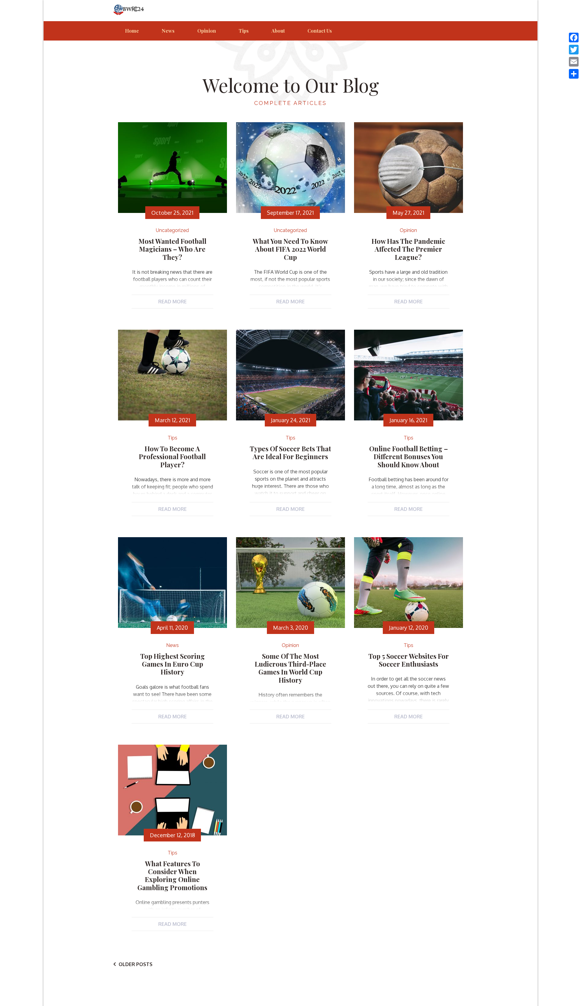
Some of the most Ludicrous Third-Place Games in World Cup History (290, 668)
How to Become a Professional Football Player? (172, 456)
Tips (244, 31)
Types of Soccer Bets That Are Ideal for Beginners (290, 452)
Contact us (319, 31)
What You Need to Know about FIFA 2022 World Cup (290, 249)
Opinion (206, 31)
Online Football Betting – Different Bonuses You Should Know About (408, 456)
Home (132, 31)
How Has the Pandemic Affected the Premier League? (408, 249)
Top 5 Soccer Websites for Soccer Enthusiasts (408, 660)
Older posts (136, 964)
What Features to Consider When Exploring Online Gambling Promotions (172, 875)
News (168, 31)
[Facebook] (574, 37)
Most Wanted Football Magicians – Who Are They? (172, 249)
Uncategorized (172, 230)
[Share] (574, 74)
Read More (172, 302)
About (278, 31)
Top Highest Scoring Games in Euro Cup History (172, 664)
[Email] (574, 62)
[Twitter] (574, 50)
